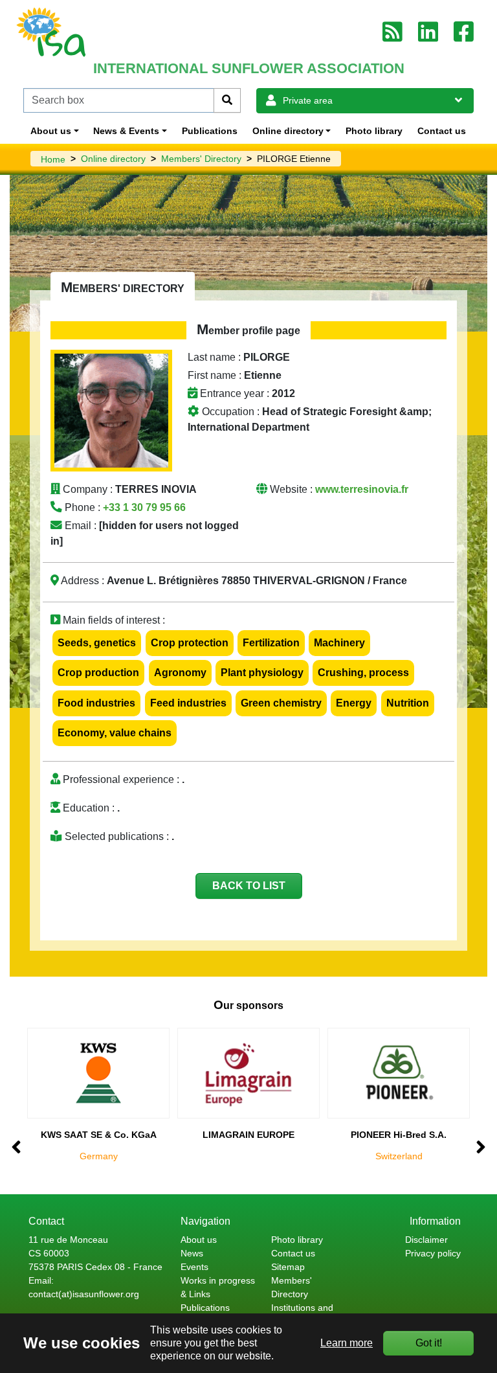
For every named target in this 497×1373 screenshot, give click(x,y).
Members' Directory (201, 158)
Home (53, 159)
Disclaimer (426, 1239)
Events (194, 1267)
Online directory (288, 131)
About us (50, 131)
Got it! (428, 1342)
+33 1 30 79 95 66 (144, 507)
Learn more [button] (346, 1342)
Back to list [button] (248, 885)
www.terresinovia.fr (361, 489)
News (192, 1253)
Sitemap (288, 1267)
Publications (209, 131)
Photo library (374, 131)
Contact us (441, 131)
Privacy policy (433, 1253)
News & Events (126, 131)
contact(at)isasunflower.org (83, 1294)
